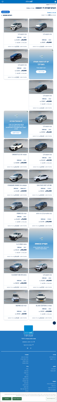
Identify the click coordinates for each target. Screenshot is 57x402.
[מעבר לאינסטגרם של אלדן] (27, 348)
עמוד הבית (54, 4)
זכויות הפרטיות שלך (51, 398)
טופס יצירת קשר (28, 345)
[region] (28, 397)
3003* (23, 339)
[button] (55, 1)
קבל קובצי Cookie (17, 398)
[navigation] (41, 33)
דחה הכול (7, 398)
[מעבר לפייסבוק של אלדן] (31, 348)
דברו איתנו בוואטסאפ (27, 342)
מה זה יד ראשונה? (51, 12)
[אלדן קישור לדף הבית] (29, 1)
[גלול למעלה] (54, 323)
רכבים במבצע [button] (7, 15)
